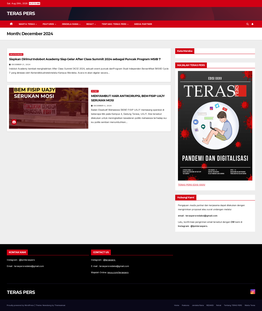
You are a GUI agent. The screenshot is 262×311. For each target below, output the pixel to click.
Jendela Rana (70, 24)
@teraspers (109, 259)
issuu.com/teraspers (118, 272)
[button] (247, 24)
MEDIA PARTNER (143, 24)
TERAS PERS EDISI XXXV (191, 184)
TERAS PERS (21, 13)
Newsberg (47, 305)
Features (49, 24)
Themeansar (59, 305)
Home (176, 305)
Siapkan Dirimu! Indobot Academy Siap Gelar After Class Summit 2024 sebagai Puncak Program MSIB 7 (84, 59)
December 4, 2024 (103, 106)
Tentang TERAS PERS (114, 24)
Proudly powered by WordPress (20, 305)
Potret (95, 91)
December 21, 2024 (21, 64)
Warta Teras (27, 24)
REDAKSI (210, 305)
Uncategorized (16, 54)
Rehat (90, 24)
